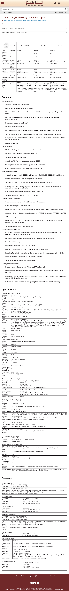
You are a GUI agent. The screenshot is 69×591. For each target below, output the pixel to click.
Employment (32, 576)
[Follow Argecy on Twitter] (34, 583)
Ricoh (24, 20)
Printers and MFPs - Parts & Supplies (13, 20)
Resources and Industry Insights (44, 576)
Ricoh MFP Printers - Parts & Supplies (36, 20)
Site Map (56, 576)
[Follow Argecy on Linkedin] (31, 583)
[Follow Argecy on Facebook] (38, 583)
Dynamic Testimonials (22, 576)
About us (13, 576)
